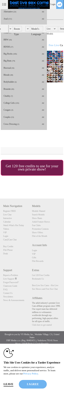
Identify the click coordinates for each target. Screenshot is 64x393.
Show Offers (37, 232)
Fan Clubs (36, 225)
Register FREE (9, 211)
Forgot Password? (11, 282)
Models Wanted (38, 211)
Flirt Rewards (38, 261)
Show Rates (37, 218)
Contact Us (8, 293)
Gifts (34, 257)
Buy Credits (8, 246)
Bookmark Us (38, 279)
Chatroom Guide (10, 286)
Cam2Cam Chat (10, 239)
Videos (6, 229)
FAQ (5, 289)
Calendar (7, 222)
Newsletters (8, 296)
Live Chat (7, 214)
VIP (5, 232)
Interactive (7, 218)
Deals (5, 253)
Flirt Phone (8, 250)
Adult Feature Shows (41, 222)
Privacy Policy (30, 373)
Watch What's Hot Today (13, 225)
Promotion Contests (40, 229)
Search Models (38, 214)
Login (52, 4)
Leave (8, 384)
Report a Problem (10, 275)
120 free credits (23, 166)
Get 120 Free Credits (41, 275)
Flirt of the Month (39, 236)
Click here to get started (42, 325)
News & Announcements (13, 300)
